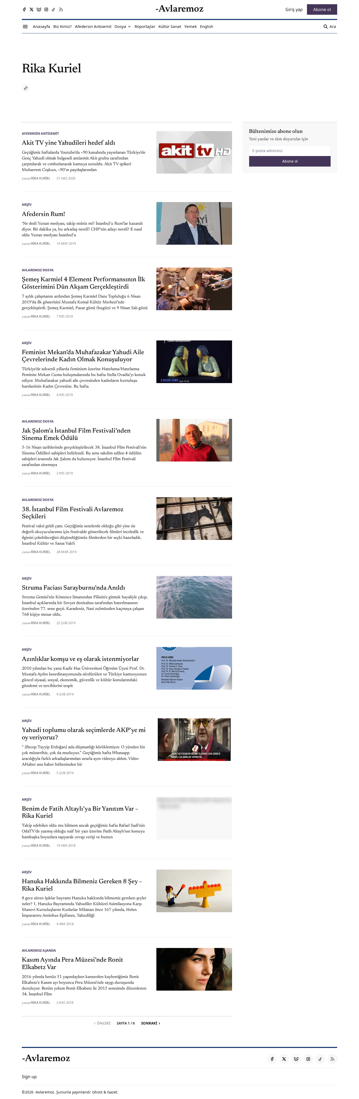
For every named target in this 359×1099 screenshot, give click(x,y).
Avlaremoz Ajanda (39, 950)
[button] (120, 27)
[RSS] (61, 9)
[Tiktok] (53, 9)
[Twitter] (31, 9)
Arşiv (27, 204)
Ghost (97, 1092)
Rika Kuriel (40, 178)
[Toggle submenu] (129, 26)
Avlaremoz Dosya (38, 270)
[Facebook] (24, 9)
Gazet (112, 1092)
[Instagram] (46, 9)
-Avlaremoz (44, 1092)
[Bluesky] (39, 9)
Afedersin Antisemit (40, 133)
